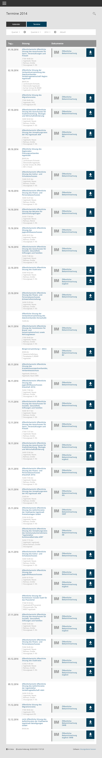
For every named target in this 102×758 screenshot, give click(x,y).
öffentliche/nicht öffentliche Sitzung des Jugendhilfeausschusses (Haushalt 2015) (34, 383)
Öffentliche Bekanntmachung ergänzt (69, 281)
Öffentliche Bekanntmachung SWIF (69, 512)
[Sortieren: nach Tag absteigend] (12, 43)
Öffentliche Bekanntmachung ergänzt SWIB (69, 735)
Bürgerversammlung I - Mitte (34, 349)
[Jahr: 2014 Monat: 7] (25, 32)
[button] (90, 52)
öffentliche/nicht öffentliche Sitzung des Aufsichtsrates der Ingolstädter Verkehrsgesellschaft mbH (34, 687)
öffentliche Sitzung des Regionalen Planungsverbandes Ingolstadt (32, 152)
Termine (36, 24)
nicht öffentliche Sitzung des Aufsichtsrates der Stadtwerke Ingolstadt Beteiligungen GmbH (35, 722)
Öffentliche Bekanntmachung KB (69, 532)
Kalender (16, 24)
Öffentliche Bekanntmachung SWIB (69, 723)
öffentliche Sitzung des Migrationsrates (32, 96)
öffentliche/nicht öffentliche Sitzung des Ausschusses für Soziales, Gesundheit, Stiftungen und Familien (34, 249)
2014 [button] (46, 32)
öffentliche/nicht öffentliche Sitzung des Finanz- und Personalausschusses (34, 192)
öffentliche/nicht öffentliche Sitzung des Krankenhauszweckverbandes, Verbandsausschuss (35, 367)
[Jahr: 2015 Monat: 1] (55, 32)
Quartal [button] (15, 32)
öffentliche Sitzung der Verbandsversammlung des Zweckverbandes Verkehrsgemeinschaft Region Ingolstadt (34, 74)
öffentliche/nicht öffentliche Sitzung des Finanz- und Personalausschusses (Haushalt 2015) (34, 471)
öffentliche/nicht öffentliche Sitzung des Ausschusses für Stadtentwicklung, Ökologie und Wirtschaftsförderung (34, 112)
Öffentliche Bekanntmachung (69, 52)
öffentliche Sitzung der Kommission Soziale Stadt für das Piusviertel (34, 598)
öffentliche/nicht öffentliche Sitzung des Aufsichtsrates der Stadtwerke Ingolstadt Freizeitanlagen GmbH (34, 511)
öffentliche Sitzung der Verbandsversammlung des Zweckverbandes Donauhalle (34, 315)
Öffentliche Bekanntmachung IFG (69, 134)
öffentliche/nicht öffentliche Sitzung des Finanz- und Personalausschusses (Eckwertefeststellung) (34, 296)
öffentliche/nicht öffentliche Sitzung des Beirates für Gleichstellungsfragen (34, 211)
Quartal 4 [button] (35, 32)
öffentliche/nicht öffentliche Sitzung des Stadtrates (34, 268)
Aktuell (63, 32)
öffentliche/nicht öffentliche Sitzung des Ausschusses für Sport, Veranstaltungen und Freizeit (34, 52)
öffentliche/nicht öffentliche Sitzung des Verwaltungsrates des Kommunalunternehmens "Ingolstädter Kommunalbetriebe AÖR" (34, 532)
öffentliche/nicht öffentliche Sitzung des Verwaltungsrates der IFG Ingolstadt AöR (34, 132)
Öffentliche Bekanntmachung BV (69, 353)
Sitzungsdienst (88, 749)
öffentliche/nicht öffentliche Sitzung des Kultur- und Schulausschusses (34, 174)
